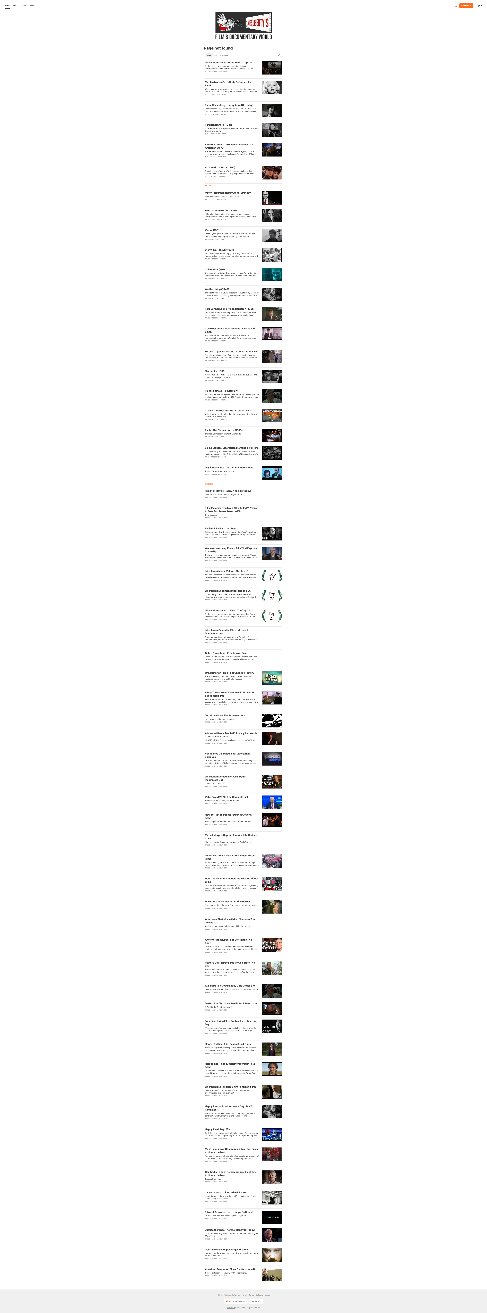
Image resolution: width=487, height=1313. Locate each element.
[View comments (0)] (223, 74)
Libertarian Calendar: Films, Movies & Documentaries (226, 632)
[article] (243, 68)
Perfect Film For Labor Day (220, 528)
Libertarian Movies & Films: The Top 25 (227, 610)
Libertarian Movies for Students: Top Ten (229, 62)
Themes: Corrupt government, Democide (223, 433)
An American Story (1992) (220, 167)
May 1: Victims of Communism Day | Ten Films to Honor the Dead (231, 1151)
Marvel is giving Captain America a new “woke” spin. (228, 842)
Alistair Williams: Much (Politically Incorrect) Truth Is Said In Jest (231, 735)
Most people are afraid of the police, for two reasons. (228, 821)
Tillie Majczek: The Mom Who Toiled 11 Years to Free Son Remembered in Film (231, 510)
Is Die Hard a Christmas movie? (218, 1007)
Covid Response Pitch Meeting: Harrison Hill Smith (230, 330)
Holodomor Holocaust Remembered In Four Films (230, 1065)
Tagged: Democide (213, 1179)
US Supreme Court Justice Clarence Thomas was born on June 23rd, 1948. (231, 1234)
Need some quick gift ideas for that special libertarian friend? (231, 989)
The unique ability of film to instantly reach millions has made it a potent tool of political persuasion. (229, 677)
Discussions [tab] (224, 55)
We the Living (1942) (217, 289)
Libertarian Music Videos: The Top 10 (226, 571)
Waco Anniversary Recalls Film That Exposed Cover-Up (231, 550)
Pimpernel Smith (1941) (218, 124)
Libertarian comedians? (215, 783)
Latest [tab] (209, 55)
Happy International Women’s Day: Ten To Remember (229, 1108)
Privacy (244, 1295)
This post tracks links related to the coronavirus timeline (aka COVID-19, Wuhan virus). (231, 415)
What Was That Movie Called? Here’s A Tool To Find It (230, 921)
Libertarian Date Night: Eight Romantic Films (230, 1086)
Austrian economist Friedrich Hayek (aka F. (223, 494)
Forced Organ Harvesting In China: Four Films (231, 351)
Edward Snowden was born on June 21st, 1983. (225, 1215)
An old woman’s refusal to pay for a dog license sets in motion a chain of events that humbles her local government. (231, 254)
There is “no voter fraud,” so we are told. (222, 800)
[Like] (206, 74)
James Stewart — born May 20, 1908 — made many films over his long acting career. (230, 1197)
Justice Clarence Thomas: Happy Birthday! (230, 1229)
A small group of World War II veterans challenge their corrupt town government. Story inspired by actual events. (230, 172)
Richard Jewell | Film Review (221, 390)
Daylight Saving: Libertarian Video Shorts (229, 467)
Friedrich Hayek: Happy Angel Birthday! (228, 490)
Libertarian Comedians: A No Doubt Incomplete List (225, 778)
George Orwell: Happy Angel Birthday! (227, 1249)
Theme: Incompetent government (219, 471)
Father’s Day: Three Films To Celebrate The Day (230, 964)
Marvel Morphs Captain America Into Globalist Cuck (231, 837)
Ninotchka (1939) (215, 371)
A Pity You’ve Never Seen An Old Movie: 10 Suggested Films (229, 694)
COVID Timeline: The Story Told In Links (228, 410)
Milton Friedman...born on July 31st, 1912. (223, 196)
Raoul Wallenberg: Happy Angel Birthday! (229, 105)
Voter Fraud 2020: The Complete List (226, 797)
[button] (7, 6)
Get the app (256, 1301)
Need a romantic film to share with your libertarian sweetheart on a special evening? (227, 1091)
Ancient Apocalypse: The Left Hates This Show (229, 941)
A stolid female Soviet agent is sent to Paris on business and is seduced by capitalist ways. (231, 376)
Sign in (479, 5)
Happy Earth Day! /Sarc (218, 1129)
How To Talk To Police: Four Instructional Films (228, 816)
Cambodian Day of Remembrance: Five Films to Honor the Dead (231, 1174)
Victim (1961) (213, 230)
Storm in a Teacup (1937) (219, 249)
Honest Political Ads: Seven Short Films (228, 1044)
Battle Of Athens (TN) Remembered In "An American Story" (229, 146)
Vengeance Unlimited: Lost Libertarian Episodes (227, 755)
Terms (251, 1295)
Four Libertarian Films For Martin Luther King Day (231, 1023)
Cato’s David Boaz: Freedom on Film (226, 653)
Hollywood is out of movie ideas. (219, 719)
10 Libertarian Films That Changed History (229, 672)
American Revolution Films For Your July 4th (230, 1269)
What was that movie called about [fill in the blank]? (227, 926)
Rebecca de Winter (219, 71)
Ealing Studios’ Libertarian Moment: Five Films (232, 447)
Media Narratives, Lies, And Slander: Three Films (230, 857)
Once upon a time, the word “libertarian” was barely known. (231, 905)
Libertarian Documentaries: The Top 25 (228, 590)
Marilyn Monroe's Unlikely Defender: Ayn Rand (228, 84)
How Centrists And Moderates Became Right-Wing (231, 880)
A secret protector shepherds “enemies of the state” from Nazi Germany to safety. (232, 129)
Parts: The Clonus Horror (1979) (224, 430)
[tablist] (218, 55)
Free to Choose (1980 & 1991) (222, 210)
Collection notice (263, 1295)
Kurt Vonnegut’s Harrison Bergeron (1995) (230, 308)
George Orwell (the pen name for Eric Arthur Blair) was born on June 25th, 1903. (231, 1254)
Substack (231, 1307)
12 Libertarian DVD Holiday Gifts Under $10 (230, 985)
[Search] (450, 5)
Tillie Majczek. (211, 515)
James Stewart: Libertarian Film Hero (226, 1192)
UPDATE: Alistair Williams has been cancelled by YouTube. (230, 740)
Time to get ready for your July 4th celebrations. (226, 1272)
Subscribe (466, 5)
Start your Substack (237, 1301)
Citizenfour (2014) (216, 269)
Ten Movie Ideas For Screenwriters (225, 715)
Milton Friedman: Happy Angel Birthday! (228, 192)
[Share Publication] (455, 5)
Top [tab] (215, 55)
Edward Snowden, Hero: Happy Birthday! (229, 1212)
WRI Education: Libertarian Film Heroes (228, 901)
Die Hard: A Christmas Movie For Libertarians (231, 1003)
